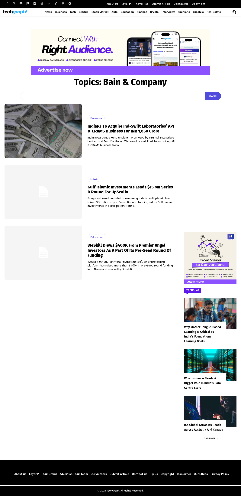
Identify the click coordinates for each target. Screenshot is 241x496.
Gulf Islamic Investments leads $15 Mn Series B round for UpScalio (130, 189)
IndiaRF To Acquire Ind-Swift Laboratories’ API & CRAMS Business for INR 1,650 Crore (131, 129)
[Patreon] (28, 3)
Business (96, 117)
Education (97, 237)
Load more (209, 438)
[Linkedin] (48, 3)
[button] (234, 12)
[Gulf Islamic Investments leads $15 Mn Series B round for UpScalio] (43, 192)
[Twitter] (14, 3)
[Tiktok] (55, 3)
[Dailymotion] (34, 3)
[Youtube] (21, 3)
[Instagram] (41, 3)
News (94, 178)
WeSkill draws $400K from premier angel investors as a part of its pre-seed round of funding (129, 250)
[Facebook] (7, 3)
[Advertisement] (210, 160)
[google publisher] (69, 3)
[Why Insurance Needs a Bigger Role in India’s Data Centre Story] (210, 365)
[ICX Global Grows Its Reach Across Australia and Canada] (210, 411)
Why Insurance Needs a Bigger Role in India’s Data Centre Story (202, 383)
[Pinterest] (62, 3)
